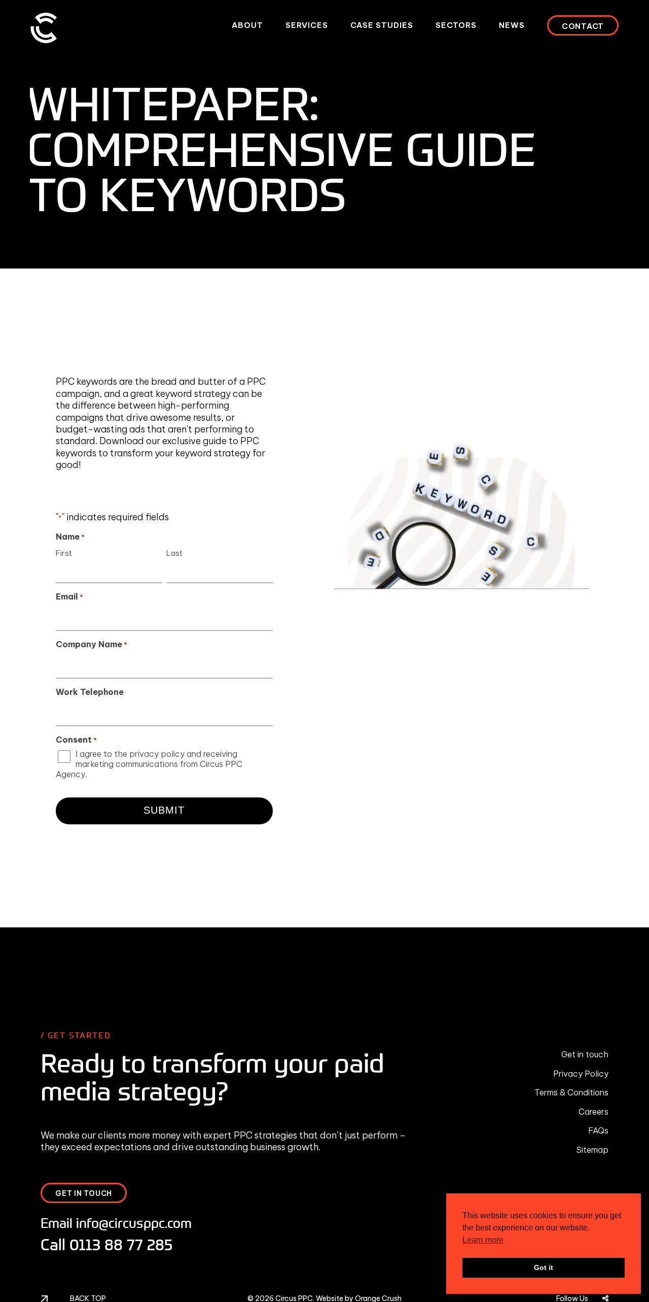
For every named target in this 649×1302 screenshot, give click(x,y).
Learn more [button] (482, 1240)
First (64, 553)
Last (174, 553)
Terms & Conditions (571, 1092)
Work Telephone (90, 692)
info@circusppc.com (134, 1222)
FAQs (598, 1130)
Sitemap (592, 1150)
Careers (593, 1112)
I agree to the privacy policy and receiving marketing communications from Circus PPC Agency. (149, 764)
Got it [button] (543, 1267)
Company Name (91, 644)
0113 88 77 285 (120, 1244)
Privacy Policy (580, 1074)
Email (69, 596)
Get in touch (584, 1054)
